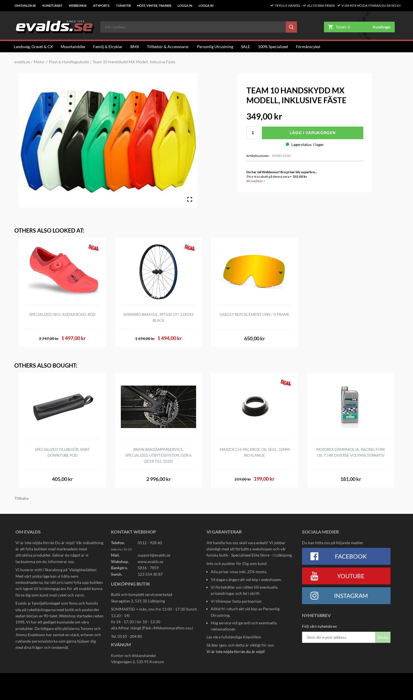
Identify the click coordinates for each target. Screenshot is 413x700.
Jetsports (101, 5)
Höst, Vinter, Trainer (154, 5)
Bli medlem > (255, 181)
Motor (39, 62)
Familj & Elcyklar (107, 46)
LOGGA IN (185, 5)
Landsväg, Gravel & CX (33, 46)
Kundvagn (382, 27)
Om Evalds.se (25, 5)
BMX (134, 46)
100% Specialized (273, 46)
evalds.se (22, 62)
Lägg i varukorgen (313, 132)
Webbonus (78, 5)
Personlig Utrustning (215, 46)
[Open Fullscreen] (189, 199)
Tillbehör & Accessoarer (168, 46)
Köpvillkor (252, 636)
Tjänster (123, 5)
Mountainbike (73, 46)
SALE (245, 46)
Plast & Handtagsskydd (69, 62)
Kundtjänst (52, 5)
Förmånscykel (308, 46)
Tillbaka (21, 498)
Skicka (382, 637)
